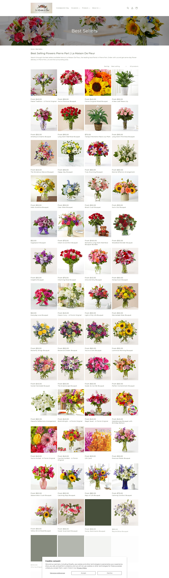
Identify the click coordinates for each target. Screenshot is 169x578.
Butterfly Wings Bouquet (40, 350)
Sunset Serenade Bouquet (40, 386)
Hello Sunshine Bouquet (40, 207)
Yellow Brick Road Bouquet (41, 531)
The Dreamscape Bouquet (67, 386)
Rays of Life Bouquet (92, 495)
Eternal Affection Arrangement (123, 172)
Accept (83, 573)
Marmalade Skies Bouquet (121, 315)
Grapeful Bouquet (37, 280)
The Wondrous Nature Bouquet (42, 172)
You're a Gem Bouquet (93, 350)
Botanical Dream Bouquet (67, 350)
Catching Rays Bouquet (66, 495)
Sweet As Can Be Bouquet (94, 386)
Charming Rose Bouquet (67, 280)
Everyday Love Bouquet (39, 315)
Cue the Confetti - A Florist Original (68, 459)
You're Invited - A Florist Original (43, 458)
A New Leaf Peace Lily (120, 101)
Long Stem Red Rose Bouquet (69, 137)
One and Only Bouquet (93, 280)
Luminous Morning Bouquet (122, 350)
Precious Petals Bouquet (121, 458)
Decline (109, 573)
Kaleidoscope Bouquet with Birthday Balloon (122, 422)
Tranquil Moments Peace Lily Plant (98, 137)
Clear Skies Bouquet (65, 207)
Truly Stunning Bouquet (94, 172)
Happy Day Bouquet (65, 172)
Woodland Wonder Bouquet (122, 243)
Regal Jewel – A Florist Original (96, 421)
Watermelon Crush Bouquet (41, 495)
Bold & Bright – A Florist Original (70, 421)
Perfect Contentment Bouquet (123, 386)
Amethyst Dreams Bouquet (41, 137)
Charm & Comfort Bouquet (68, 243)
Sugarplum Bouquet (38, 243)
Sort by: (106, 66)
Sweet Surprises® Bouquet (68, 531)
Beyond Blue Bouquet (120, 531)
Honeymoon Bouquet (120, 280)
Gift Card (88, 458)
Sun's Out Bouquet (119, 207)
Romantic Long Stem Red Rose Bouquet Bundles (96, 243)
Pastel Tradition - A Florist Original (44, 101)
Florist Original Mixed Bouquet (96, 101)
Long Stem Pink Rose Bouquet (123, 137)
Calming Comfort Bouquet (122, 495)
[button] (75, 8)
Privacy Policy (82, 568)
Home (32, 49)
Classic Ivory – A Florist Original (69, 315)
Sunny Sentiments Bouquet (95, 531)
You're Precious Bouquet (67, 101)
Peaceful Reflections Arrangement (43, 421)
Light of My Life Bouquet (94, 315)
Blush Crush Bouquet (93, 207)
